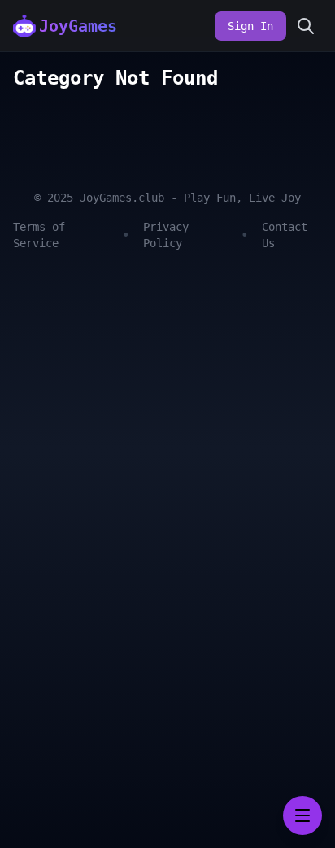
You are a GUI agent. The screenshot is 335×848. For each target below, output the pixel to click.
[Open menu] (302, 815)
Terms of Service (39, 235)
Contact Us (284, 235)
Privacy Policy (166, 235)
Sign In (250, 26)
